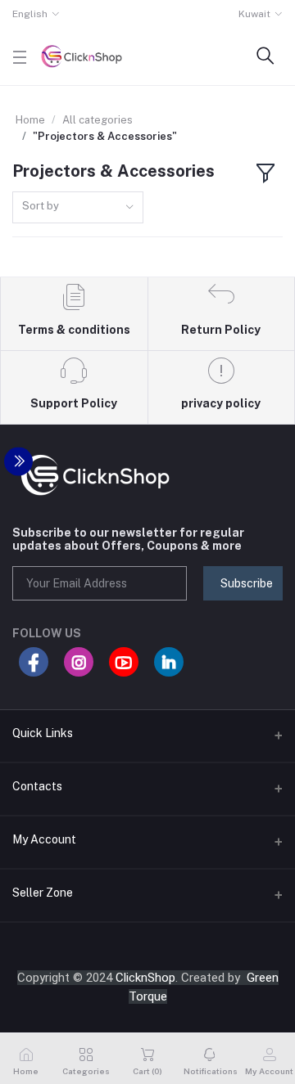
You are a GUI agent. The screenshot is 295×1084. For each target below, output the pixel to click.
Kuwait (254, 14)
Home (30, 120)
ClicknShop (145, 977)
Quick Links (42, 733)
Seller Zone (42, 892)
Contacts (37, 786)
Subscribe (246, 583)
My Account (44, 839)
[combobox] (77, 207)
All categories (97, 120)
